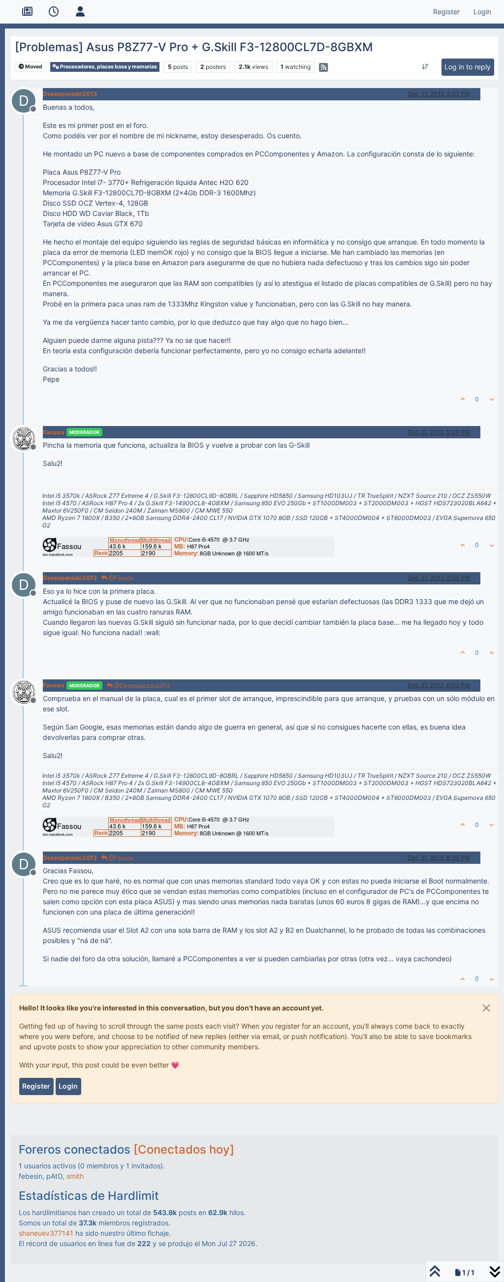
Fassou (53, 432)
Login (68, 1086)
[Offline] (27, 438)
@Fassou (120, 577)
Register (36, 1086)
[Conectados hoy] (183, 1149)
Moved (33, 66)
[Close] (486, 1008)
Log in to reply (467, 66)
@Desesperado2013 (141, 685)
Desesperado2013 (70, 93)
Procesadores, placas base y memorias (108, 66)
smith (75, 1176)
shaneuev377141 (46, 1233)
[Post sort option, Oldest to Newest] (425, 67)
